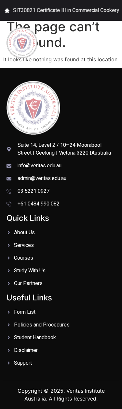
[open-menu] (111, 43)
